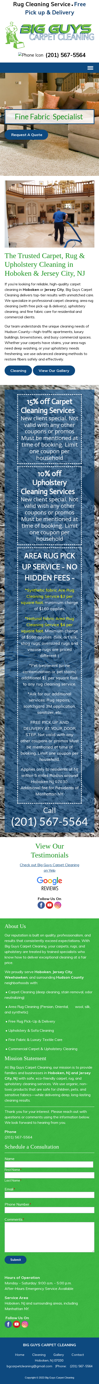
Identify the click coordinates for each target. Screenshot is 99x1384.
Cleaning (18, 370)
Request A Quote (26, 134)
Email (10, 1189)
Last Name (13, 1180)
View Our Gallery (54, 370)
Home (19, 1355)
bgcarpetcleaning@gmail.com (29, 1366)
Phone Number (18, 1204)
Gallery (58, 1355)
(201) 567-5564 (66, 55)
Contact (78, 1355)
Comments (14, 1219)
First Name (13, 1169)
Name (10, 1158)
